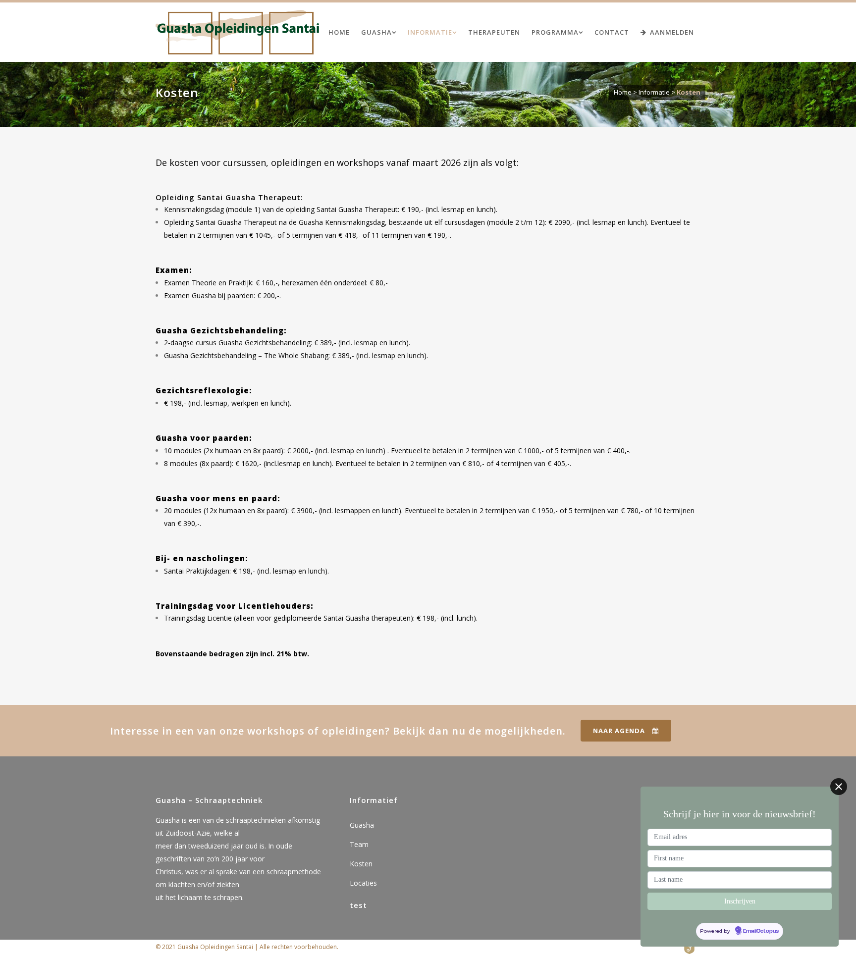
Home (623, 92)
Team (359, 844)
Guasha (362, 825)
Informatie (654, 92)
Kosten (361, 863)
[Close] (838, 786)
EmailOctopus (761, 931)
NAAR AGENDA (619, 730)
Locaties (363, 883)
